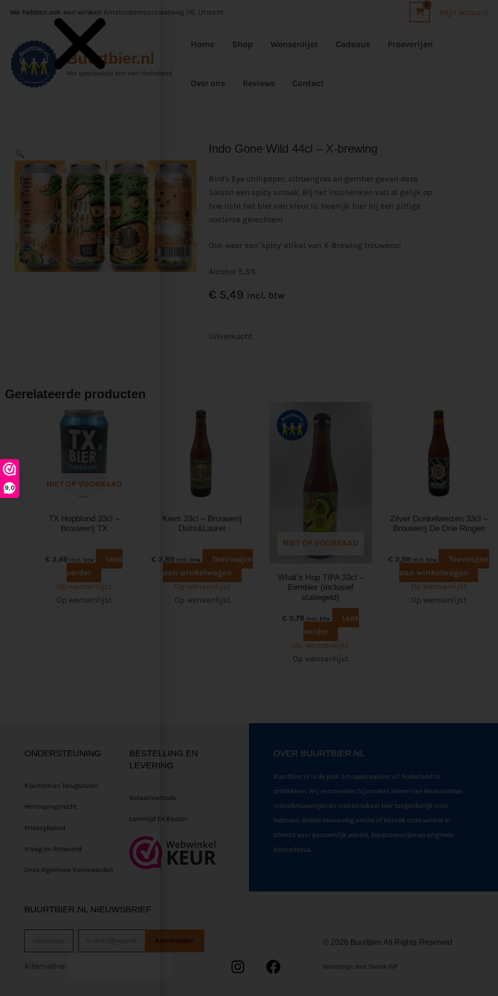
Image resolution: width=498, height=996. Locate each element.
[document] (249, 498)
